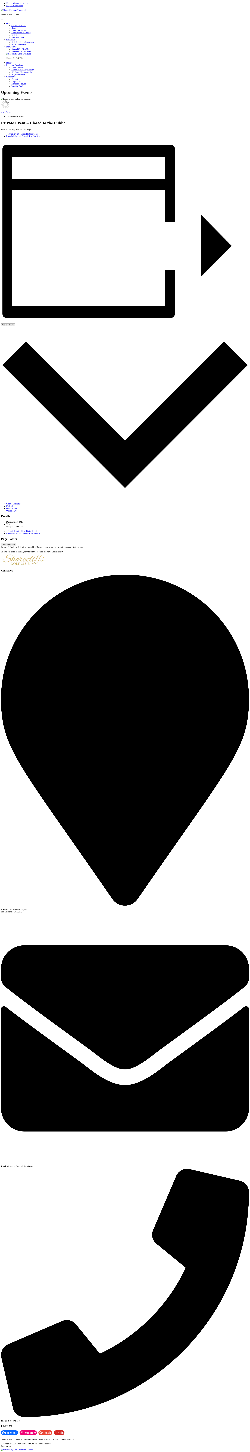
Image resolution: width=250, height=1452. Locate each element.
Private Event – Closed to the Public (22, 134)
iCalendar (10, 506)
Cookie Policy (57, 552)
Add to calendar (8, 325)
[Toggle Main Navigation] (2, 19)
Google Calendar (13, 504)
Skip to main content (14, 5)
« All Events (6, 112)
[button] (8, 23)
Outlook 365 (11, 508)
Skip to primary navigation (17, 3)
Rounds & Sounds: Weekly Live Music (23, 136)
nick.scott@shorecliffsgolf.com (20, 1166)
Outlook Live (11, 511)
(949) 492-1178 (14, 1421)
